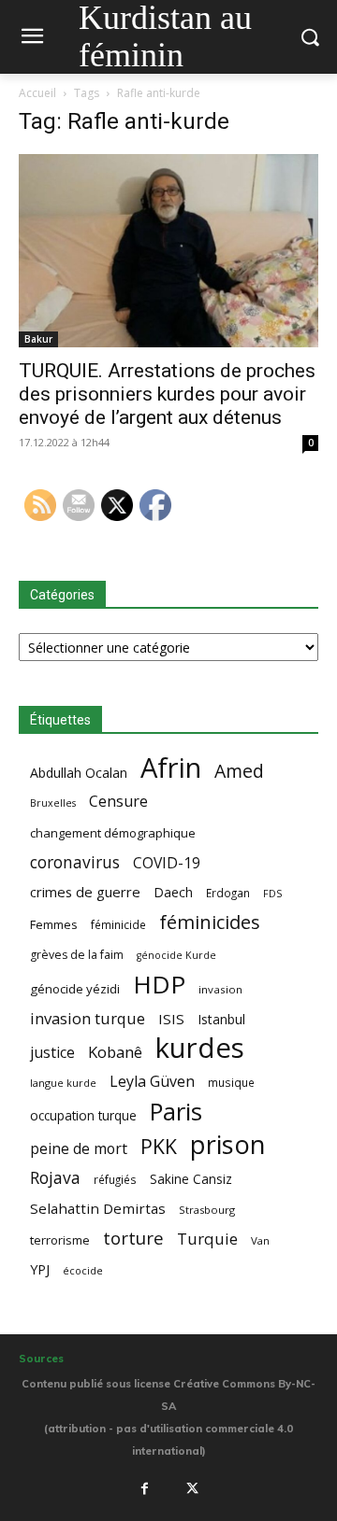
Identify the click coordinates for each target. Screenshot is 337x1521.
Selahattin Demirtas (98, 1208)
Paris (176, 1111)
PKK (158, 1146)
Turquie (207, 1238)
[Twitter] (193, 1489)
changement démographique (113, 832)
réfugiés (115, 1179)
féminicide (118, 924)
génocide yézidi (75, 988)
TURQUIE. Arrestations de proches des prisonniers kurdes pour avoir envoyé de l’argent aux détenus (167, 394)
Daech (173, 892)
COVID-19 (166, 863)
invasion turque (87, 1018)
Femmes (54, 924)
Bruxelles (53, 803)
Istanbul (221, 1019)
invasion (220, 989)
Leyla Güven (152, 1081)
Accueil (37, 93)
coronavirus (75, 862)
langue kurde (63, 1083)
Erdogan (228, 892)
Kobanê (115, 1052)
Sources (41, 1358)
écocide (83, 1270)
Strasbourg (207, 1210)
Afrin (170, 768)
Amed (239, 771)
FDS (272, 893)
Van (260, 1240)
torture (133, 1238)
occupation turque (83, 1115)
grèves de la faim (77, 955)
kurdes (199, 1048)
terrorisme (60, 1240)
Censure (118, 801)
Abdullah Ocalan (78, 773)
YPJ (40, 1269)
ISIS (171, 1018)
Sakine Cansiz (191, 1179)
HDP (159, 984)
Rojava (55, 1178)
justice (52, 1053)
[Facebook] (144, 1489)
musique (231, 1082)
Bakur (38, 338)
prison (227, 1144)
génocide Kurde (176, 955)
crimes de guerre (85, 891)
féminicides (209, 922)
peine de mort (78, 1149)
